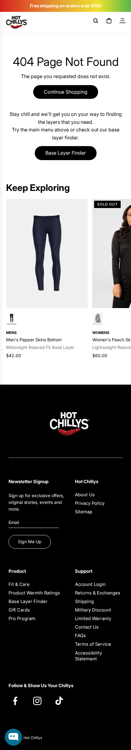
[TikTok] (62, 700)
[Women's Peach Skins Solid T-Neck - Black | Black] (98, 319)
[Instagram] (40, 700)
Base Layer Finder (65, 153)
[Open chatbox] (13, 737)
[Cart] (109, 22)
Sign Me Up (29, 541)
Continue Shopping (65, 92)
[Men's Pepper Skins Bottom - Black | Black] (11, 319)
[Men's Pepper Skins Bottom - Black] (47, 253)
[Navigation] (122, 22)
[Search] (95, 22)
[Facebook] (18, 700)
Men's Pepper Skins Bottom (34, 339)
